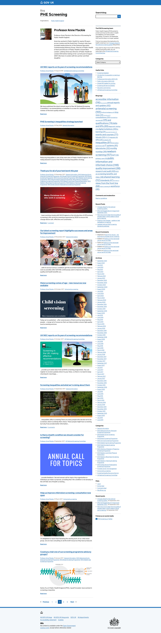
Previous (46, 602)
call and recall (107, 115)
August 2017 (101, 365)
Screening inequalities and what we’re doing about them (65, 385)
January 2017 (101, 378)
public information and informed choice (107, 161)
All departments (83, 617)
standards (107, 180)
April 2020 (100, 295)
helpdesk (114, 137)
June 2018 (100, 343)
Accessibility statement (48, 620)
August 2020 (101, 289)
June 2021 (100, 267)
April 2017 (100, 372)
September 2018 (102, 337)
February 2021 (101, 276)
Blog (42, 10)
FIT (107, 137)
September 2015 (102, 413)
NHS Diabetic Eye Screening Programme (109, 443)
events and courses (107, 134)
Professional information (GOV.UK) (107, 79)
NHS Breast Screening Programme (70, 560)
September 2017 (102, 363)
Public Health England (57, 21)
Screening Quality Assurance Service (108, 473)
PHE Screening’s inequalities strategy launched (61, 121)
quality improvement (108, 168)
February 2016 (101, 402)
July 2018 (100, 341)
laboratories (103, 148)
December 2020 (102, 280)
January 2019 (101, 328)
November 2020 (102, 282)
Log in (99, 484)
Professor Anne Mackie (46, 71)
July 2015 (100, 417)
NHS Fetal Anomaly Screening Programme (60, 179)
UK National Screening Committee (74, 71)
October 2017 (101, 361)
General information (68, 125)
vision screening (105, 186)
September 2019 (102, 311)
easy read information (111, 132)
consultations (103, 117)
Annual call (104, 103)
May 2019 (100, 319)
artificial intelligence (108, 112)
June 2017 (100, 370)
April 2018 (100, 348)
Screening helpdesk (103, 73)
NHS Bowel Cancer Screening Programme (72, 176)
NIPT (115, 155)
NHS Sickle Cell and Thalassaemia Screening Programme (64, 184)
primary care (101, 158)
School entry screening (71, 289)
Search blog (101, 12)
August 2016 (101, 389)
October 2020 (101, 285)
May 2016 (100, 396)
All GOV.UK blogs (46, 617)
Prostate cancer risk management (107, 468)
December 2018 (101, 330)
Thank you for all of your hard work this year (59, 171)
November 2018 (102, 333)
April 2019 (100, 322)
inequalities (103, 142)
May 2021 (100, 269)
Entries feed (100, 486)
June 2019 (100, 317)
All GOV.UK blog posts (61, 617)
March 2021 (100, 274)
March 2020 (101, 298)
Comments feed (101, 488)
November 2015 (102, 409)
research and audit (105, 171)
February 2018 (101, 352)
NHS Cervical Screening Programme (64, 178)
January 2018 (101, 354)
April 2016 (100, 398)
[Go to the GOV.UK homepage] (47, 2)
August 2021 (101, 263)
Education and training (104, 88)
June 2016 (100, 394)
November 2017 (101, 359)
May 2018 (100, 346)
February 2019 (101, 326)
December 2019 (101, 304)
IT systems (111, 145)
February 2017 (101, 376)
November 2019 (102, 306)
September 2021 (102, 261)
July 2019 (100, 315)
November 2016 (102, 383)
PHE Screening (53, 14)
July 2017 (100, 367)
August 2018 (101, 339)
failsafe (100, 137)
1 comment (51, 223)
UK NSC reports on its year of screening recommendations (66, 67)
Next (72, 602)
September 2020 (102, 287)
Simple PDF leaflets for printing (106, 83)
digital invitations (107, 129)
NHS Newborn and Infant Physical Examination (73, 181)
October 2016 (101, 385)
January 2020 (101, 302)
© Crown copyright (114, 628)
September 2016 (102, 387)
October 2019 (101, 309)
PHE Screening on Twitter (105, 519)
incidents (107, 140)
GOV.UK (73, 617)
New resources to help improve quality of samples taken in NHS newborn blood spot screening (109, 216)
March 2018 (100, 350)
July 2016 (100, 391)
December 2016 (101, 380)
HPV (99, 140)
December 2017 (101, 356)
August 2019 (101, 313)
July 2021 (100, 265)
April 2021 (100, 271)
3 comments (51, 427)
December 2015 (101, 407)
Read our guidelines (101, 198)
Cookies (61, 620)
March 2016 (100, 400)
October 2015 (101, 411)
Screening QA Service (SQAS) (106, 85)
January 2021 (101, 278)
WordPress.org (101, 490)
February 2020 (101, 300)
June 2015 (100, 420)
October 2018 (101, 335)
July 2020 (100, 291)
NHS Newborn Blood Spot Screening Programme (65, 182)
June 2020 (100, 293)
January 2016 (101, 404)
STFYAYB (116, 180)
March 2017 (100, 374)
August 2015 (101, 415)
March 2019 (100, 324)
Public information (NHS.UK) (105, 81)
